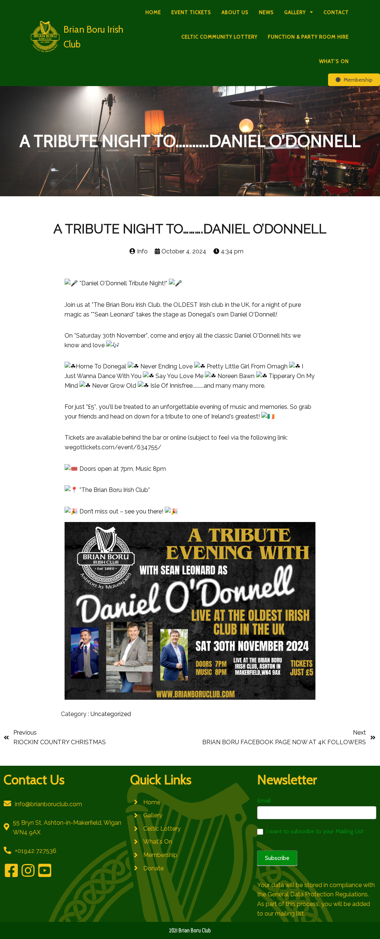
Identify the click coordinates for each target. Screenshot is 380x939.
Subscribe (277, 857)
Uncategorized (111, 714)
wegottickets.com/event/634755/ (113, 447)
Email (264, 800)
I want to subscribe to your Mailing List (314, 831)
